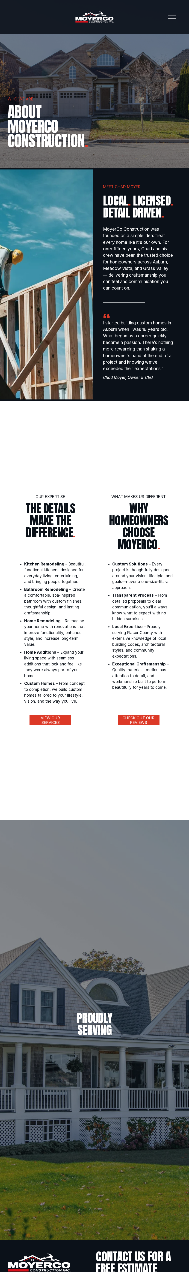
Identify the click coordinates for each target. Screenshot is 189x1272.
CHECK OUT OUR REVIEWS (138, 720)
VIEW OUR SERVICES (50, 720)
